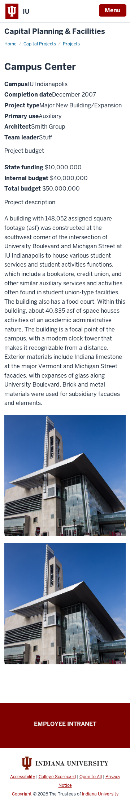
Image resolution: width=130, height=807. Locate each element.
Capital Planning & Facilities (54, 31)
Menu (113, 10)
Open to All (90, 777)
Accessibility (22, 777)
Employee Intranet (65, 724)
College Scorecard (57, 777)
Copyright (22, 794)
